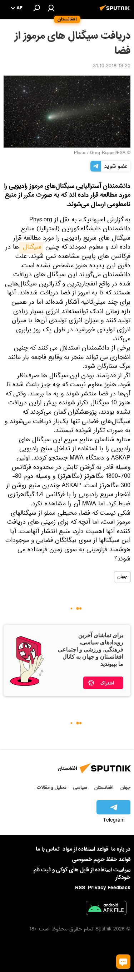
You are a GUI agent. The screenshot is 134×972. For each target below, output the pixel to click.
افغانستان (103, 787)
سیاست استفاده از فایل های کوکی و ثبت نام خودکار (82, 873)
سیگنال (31, 248)
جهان (122, 577)
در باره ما (120, 849)
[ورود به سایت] (51, 8)
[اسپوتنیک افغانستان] (116, 12)
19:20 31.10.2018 (111, 67)
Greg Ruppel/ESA (107, 153)
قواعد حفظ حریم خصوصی (101, 860)
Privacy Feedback (109, 888)
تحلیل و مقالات (51, 787)
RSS (80, 888)
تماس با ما (48, 849)
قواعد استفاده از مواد (85, 849)
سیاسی (80, 787)
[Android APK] (106, 909)
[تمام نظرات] (123, 961)
